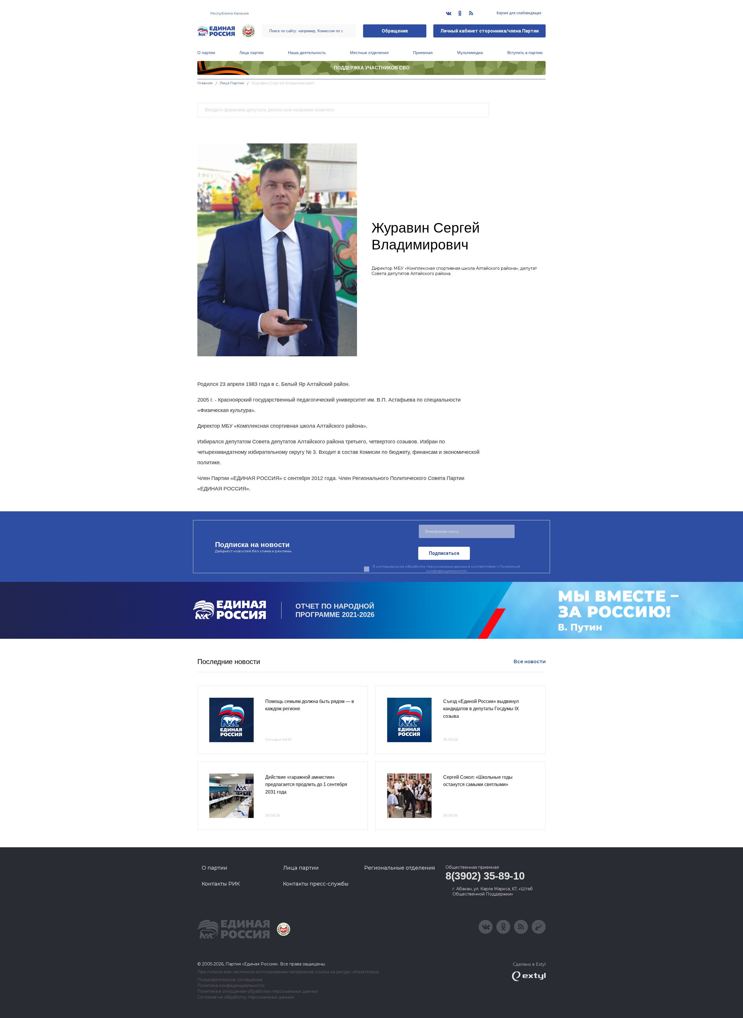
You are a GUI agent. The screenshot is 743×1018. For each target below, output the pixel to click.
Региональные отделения (399, 868)
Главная (205, 83)
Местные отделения (369, 52)
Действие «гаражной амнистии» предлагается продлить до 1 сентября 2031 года (306, 784)
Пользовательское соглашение (230, 979)
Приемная (423, 52)
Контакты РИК (221, 884)
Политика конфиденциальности (230, 985)
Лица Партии (232, 83)
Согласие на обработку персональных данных (245, 997)
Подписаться (444, 553)
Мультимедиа (470, 52)
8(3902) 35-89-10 (485, 876)
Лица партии (251, 52)
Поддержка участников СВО (372, 67)
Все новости (529, 661)
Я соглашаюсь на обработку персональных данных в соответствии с (446, 568)
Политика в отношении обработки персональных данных (257, 991)
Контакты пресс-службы (316, 884)
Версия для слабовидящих (518, 13)
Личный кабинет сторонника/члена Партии (489, 31)
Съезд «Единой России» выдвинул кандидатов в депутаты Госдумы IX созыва (481, 709)
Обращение (395, 31)
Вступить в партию (525, 52)
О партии (206, 52)
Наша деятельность (307, 52)
